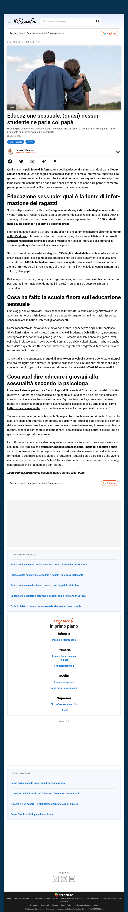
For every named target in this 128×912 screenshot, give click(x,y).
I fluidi (64, 710)
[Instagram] (64, 879)
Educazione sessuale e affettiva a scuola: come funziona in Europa (48, 595)
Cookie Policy (66, 905)
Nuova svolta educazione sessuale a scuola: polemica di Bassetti (47, 575)
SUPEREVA (64, 901)
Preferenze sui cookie (83, 905)
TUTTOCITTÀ (80, 898)
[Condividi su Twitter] (21, 161)
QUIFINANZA (105, 898)
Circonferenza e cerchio (64, 704)
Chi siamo (34, 905)
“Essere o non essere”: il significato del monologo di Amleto (44, 804)
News (38, 42)
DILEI (88, 898)
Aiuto (96, 905)
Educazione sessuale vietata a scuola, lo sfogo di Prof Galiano (45, 585)
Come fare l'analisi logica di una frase (32, 814)
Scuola (17, 42)
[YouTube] (72, 879)
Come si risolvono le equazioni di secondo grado (38, 783)
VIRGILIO (17, 898)
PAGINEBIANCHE (67, 898)
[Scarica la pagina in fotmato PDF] (55, 161)
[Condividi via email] (32, 161)
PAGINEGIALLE (28, 898)
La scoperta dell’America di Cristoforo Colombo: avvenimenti (45, 793)
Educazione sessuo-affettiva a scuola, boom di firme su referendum (49, 564)
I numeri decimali (64, 665)
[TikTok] (56, 879)
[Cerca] (97, 21)
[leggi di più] (118, 151)
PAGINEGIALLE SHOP (43, 898)
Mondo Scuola (28, 42)
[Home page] (25, 21)
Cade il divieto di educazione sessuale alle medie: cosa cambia (46, 606)
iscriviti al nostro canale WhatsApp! (62, 472)
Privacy (55, 905)
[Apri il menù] (9, 21)
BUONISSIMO (116, 898)
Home (9, 42)
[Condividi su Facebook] (10, 161)
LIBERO (9, 898)
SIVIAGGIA (95, 898)
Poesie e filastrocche (64, 639)
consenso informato (64, 311)
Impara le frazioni (64, 682)
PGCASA (56, 898)
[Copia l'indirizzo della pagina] (44, 161)
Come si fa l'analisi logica (64, 688)
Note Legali (45, 905)
